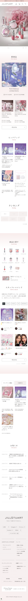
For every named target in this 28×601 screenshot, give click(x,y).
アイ (23, 213)
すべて (5, 213)
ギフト (21, 219)
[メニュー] (25, 4)
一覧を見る (14, 359)
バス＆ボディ (13, 219)
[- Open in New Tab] (23, 363)
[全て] (3, 303)
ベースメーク (4, 219)
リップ (14, 213)
